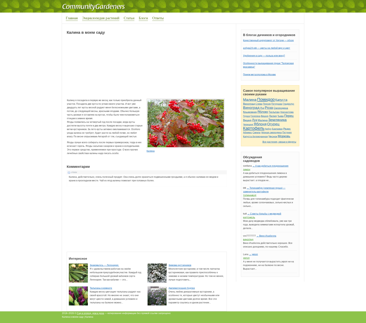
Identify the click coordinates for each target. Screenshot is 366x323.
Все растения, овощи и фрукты (279, 142)
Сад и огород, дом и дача (90, 313)
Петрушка (276, 104)
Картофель (253, 128)
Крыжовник (250, 111)
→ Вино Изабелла (266, 236)
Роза (269, 108)
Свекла (256, 132)
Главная (72, 17)
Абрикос (247, 132)
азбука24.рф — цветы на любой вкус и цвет (266, 48)
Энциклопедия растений (100, 17)
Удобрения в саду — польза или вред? (264, 55)
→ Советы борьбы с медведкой (264, 213)
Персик (267, 104)
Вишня (264, 116)
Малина (250, 100)
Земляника (277, 120)
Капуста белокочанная (255, 136)
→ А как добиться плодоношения (270, 166)
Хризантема (287, 112)
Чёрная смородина (271, 132)
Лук (262, 107)
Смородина (281, 107)
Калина (151, 151)
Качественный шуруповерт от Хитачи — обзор (268, 40)
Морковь (284, 136)
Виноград (249, 103)
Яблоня (260, 124)
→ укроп (253, 254)
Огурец (273, 124)
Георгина (255, 116)
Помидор (266, 99)
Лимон (246, 170)
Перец (289, 116)
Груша (246, 116)
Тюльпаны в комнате (101, 288)
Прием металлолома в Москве (259, 74)
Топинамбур (249, 195)
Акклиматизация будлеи (182, 288)
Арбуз (268, 129)
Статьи (129, 17)
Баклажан (277, 129)
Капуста (281, 100)
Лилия (273, 115)
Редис (287, 128)
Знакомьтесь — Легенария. (104, 265)
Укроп (246, 258)
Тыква (280, 116)
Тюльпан (274, 111)
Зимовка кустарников (180, 265)
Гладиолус (288, 104)
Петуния (287, 132)
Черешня (248, 124)
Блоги (143, 17)
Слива (258, 104)
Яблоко (262, 112)
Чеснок (272, 136)
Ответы (158, 17)
